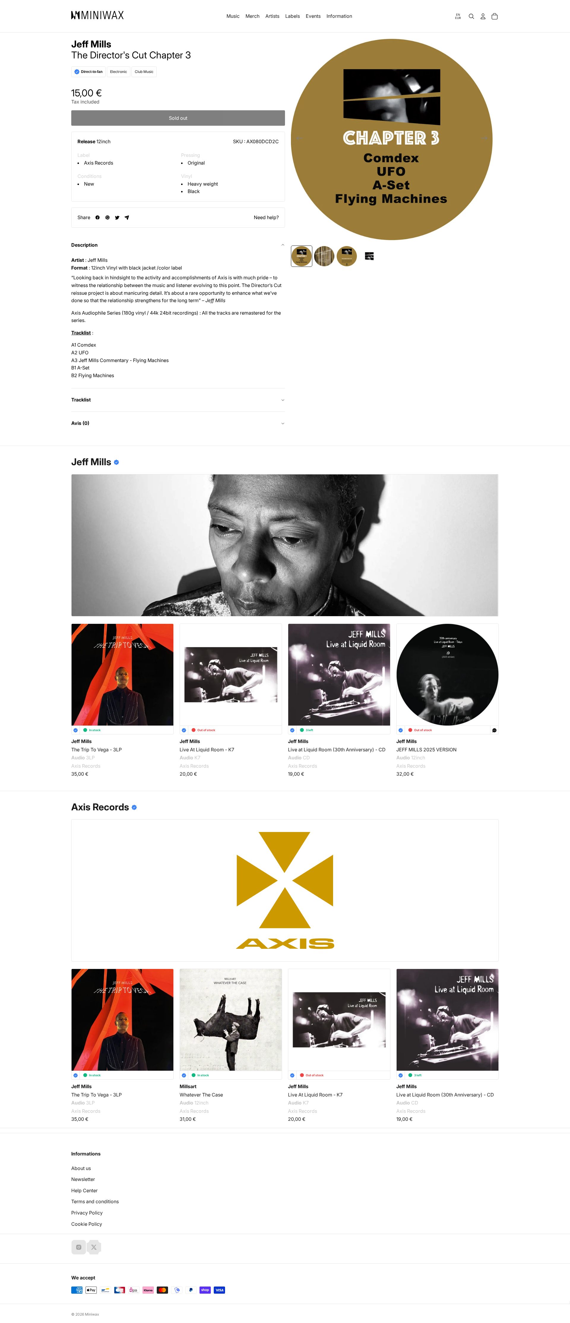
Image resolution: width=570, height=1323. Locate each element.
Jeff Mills (91, 44)
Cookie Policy (86, 1224)
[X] (93, 1247)
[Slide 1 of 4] (302, 256)
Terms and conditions (95, 1201)
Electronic (118, 71)
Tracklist (81, 400)
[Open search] (471, 16)
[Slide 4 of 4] (369, 256)
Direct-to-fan (91, 72)
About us (81, 1168)
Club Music (144, 71)
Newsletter (83, 1179)
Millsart (188, 1086)
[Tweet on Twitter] (117, 217)
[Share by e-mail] (126, 217)
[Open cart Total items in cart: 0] (494, 16)
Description (84, 245)
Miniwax (92, 1314)
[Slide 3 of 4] (347, 256)
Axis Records (98, 163)
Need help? (266, 217)
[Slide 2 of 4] (324, 256)
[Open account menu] (483, 16)
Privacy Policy (87, 1213)
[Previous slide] (297, 139)
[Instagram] (78, 1247)
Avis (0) (80, 423)
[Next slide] (486, 139)
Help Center (84, 1190)
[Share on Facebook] (97, 217)
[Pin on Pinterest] (107, 217)
